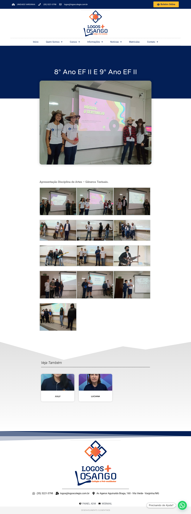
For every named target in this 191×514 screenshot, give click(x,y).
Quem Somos (53, 42)
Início (35, 42)
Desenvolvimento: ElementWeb (95, 510)
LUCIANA (95, 396)
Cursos (73, 42)
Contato (151, 42)
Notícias (114, 42)
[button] (182, 505)
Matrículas (134, 42)
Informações (93, 42)
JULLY (57, 396)
